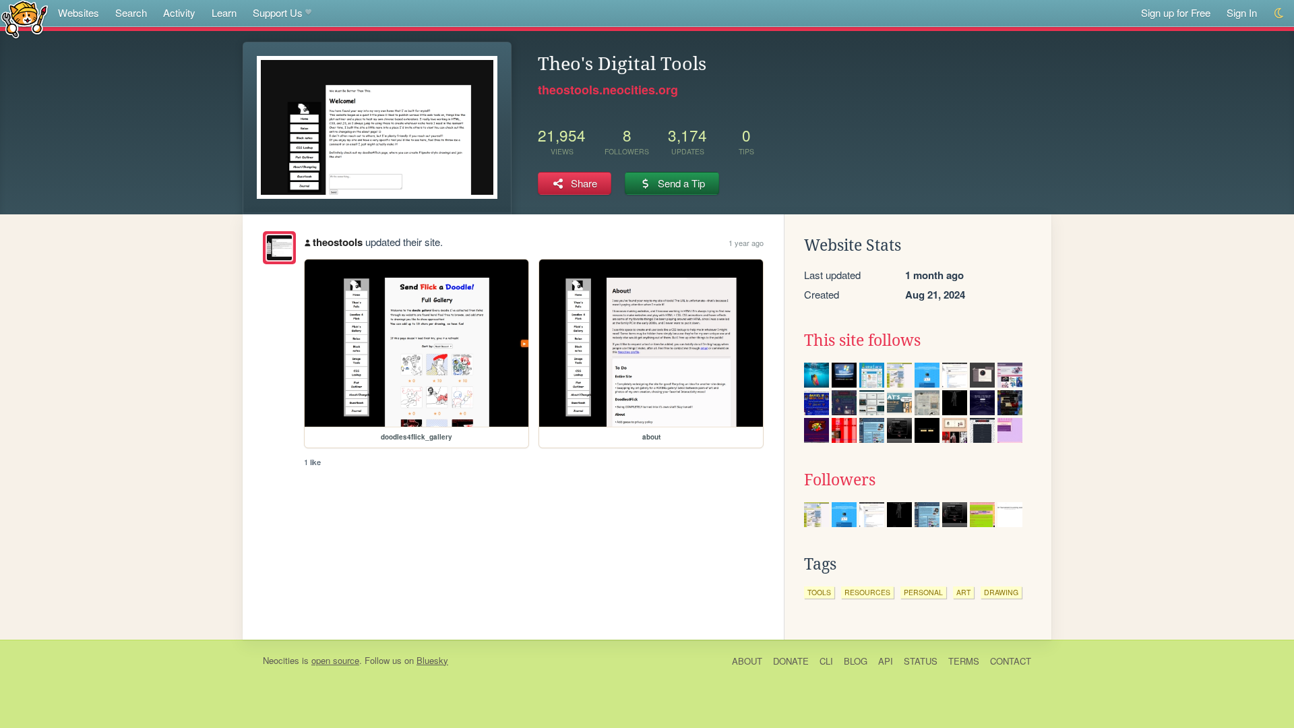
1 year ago (746, 242)
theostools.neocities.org (608, 89)
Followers (839, 480)
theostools (338, 242)
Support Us (278, 12)
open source (335, 660)
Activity (179, 12)
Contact (1010, 661)
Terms (963, 661)
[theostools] (279, 248)
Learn (224, 12)
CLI (826, 661)
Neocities (281, 660)
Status (920, 661)
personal (923, 592)
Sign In (1242, 12)
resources (867, 592)
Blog (855, 661)
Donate (791, 661)
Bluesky (432, 660)
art (963, 592)
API (885, 661)
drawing (1001, 592)
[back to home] (24, 18)
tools (819, 592)
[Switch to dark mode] (1279, 13)
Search (131, 12)
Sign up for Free (1175, 12)
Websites (78, 12)
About (747, 661)
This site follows (862, 340)
